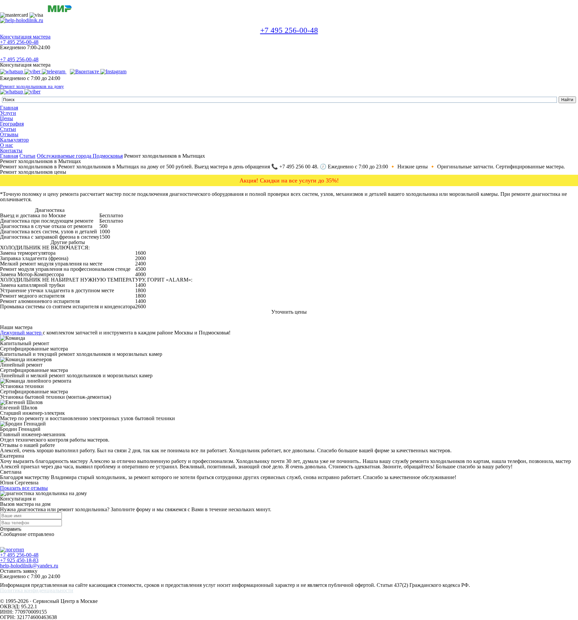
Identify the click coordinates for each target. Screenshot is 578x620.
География (12, 124)
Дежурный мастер (21, 332)
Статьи (8, 129)
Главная (9, 107)
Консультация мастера (25, 37)
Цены (6, 118)
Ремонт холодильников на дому (32, 86)
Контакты (11, 150)
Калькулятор (14, 140)
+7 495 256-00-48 (289, 30)
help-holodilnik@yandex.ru (29, 565)
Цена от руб (133, 210)
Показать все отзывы (24, 488)
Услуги (8, 113)
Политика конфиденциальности (36, 590)
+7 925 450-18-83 (19, 560)
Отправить (10, 529)
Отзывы (9, 134)
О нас (6, 145)
